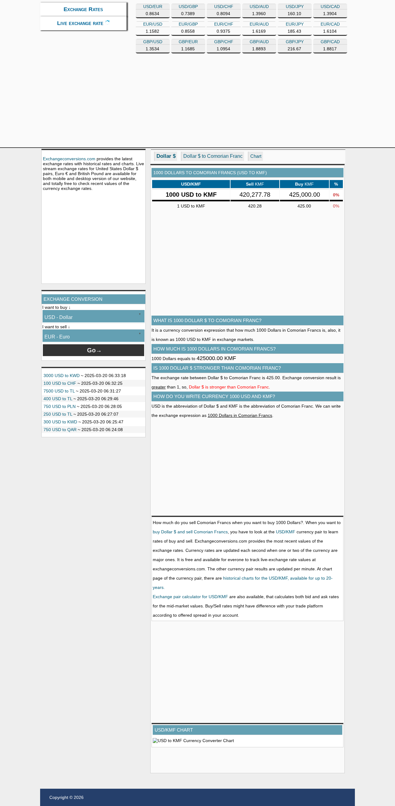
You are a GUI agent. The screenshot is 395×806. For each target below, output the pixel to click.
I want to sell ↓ (56, 326)
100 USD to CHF (60, 383)
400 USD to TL (58, 398)
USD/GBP (188, 6)
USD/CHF (223, 6)
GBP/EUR (188, 41)
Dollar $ (166, 156)
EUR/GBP (188, 24)
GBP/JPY (295, 41)
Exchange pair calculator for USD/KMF (190, 596)
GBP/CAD (330, 41)
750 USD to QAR (60, 429)
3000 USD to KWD (62, 375)
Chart (255, 156)
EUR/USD (152, 24)
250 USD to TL (58, 414)
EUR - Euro (57, 336)
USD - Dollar (58, 317)
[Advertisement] (93, 237)
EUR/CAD (330, 24)
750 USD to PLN (60, 406)
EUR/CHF (223, 24)
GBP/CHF (223, 41)
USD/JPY (295, 6)
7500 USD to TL (59, 390)
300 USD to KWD (60, 421)
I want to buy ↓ (56, 307)
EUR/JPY (295, 24)
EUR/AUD (259, 24)
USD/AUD (259, 6)
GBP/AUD (259, 41)
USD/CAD (330, 6)
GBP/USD (152, 41)
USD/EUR (152, 6)
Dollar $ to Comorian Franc (213, 156)
